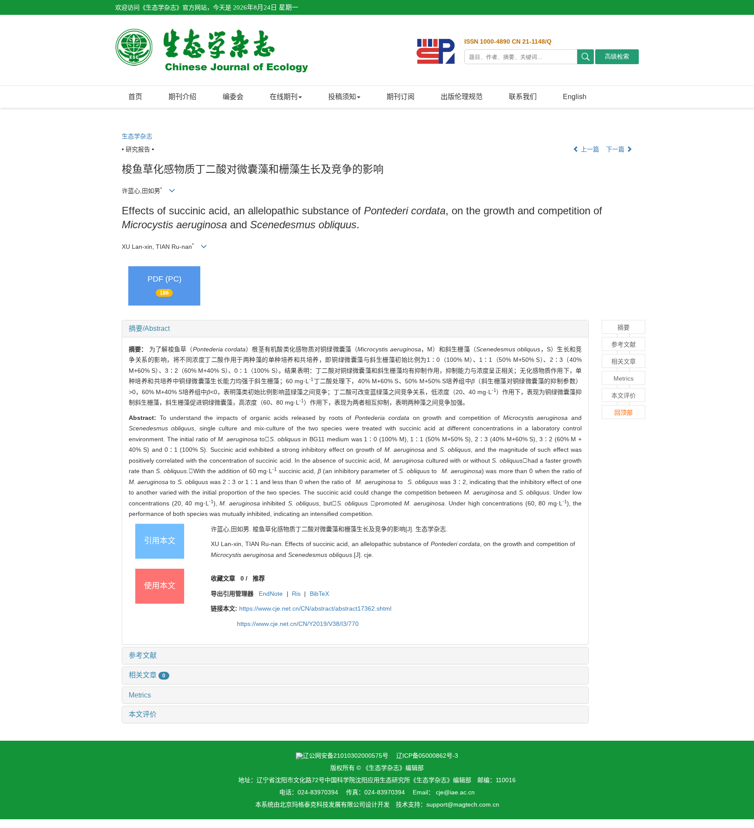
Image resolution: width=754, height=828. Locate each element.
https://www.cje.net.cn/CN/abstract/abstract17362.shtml (315, 608)
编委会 (233, 96)
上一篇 (589, 149)
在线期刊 (284, 96)
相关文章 (147, 675)
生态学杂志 (137, 136)
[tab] (355, 328)
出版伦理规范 (462, 96)
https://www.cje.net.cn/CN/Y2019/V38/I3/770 (298, 623)
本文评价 (143, 714)
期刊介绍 (182, 96)
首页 (135, 96)
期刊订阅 (401, 96)
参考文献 (143, 655)
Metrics (140, 695)
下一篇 (616, 149)
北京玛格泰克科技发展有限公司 (322, 804)
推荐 (259, 578)
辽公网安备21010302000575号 (345, 755)
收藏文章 (223, 578)
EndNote (271, 593)
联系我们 (523, 96)
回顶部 (623, 412)
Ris (296, 593)
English (574, 96)
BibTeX (319, 593)
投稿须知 (342, 96)
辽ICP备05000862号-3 (427, 755)
